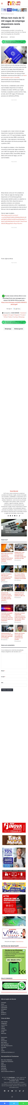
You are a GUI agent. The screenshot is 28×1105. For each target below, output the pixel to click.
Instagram (5, 315)
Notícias (8, 14)
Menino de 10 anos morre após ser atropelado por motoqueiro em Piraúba (20, 636)
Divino (2, 1004)
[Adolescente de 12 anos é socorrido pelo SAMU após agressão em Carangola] (7, 628)
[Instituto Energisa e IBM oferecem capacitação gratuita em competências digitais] (7, 568)
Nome (3, 670)
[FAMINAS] (14, 9)
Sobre (8, 1079)
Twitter (10, 317)
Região (12, 14)
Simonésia (3, 1047)
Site (2, 682)
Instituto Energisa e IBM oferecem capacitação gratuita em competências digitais (6, 577)
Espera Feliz (4, 1006)
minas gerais (19, 329)
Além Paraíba (4, 1021)
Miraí (2, 1010)
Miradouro (3, 1012)
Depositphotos (19, 941)
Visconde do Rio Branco (7, 1052)
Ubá (2, 1049)
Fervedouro (4, 1009)
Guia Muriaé (5, 37)
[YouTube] (15, 516)
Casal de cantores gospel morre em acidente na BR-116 (20, 594)
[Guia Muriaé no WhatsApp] (14, 41)
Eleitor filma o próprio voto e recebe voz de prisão (13, 531)
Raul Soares (4, 1042)
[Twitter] (13, 516)
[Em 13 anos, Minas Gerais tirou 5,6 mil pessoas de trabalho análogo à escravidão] (21, 568)
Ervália (2, 1031)
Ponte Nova (4, 1040)
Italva (2, 1063)
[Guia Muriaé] (14, 3)
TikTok (5, 317)
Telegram (16, 315)
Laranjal (3, 1028)
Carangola (3, 1002)
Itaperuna (3, 1064)
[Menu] (2, 4)
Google (11, 315)
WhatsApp (21, 317)
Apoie (17, 1080)
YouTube (15, 317)
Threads (22, 315)
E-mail (3, 676)
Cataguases (4, 1023)
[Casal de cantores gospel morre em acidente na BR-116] (21, 587)
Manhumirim (4, 1037)
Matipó (3, 1039)
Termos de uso (14, 1079)
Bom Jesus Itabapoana (6, 1059)
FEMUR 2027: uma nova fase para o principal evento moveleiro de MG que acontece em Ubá (20, 555)
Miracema (3, 1066)
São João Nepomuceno (6, 1045)
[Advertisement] (14, 115)
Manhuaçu (3, 1033)
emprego (8, 329)
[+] (5, 1014)
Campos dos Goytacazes (7, 1061)
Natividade (3, 1068)
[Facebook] (11, 516)
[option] (14, 527)
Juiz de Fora (4, 1025)
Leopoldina (3, 1030)
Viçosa (2, 1050)
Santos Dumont (5, 1044)
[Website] (8, 516)
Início (3, 14)
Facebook (23, 313)
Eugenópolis (4, 1007)
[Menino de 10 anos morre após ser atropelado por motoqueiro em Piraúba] (21, 628)
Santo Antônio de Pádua (7, 1071)
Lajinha (3, 1026)
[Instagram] (17, 516)
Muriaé (3, 1014)
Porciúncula (4, 1069)
